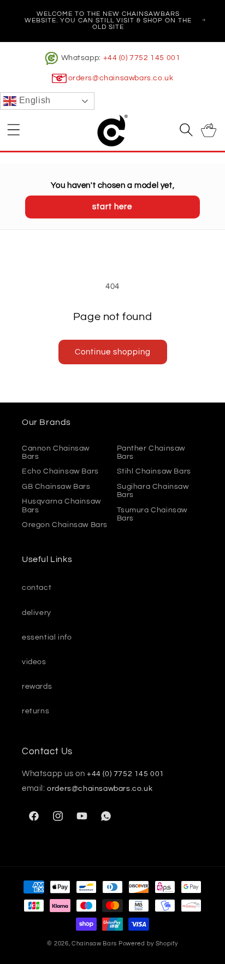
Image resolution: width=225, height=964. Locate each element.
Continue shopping (113, 352)
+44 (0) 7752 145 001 (142, 58)
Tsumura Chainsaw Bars (152, 514)
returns (35, 711)
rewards (37, 686)
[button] (14, 129)
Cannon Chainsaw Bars (56, 452)
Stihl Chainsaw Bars (154, 471)
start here (112, 207)
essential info (47, 637)
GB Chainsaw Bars (56, 486)
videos (34, 662)
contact (36, 588)
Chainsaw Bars (94, 944)
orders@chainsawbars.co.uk (121, 78)
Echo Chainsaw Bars (60, 471)
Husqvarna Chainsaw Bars (61, 505)
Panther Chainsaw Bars (151, 452)
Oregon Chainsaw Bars (65, 525)
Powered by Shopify (148, 944)
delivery (36, 613)
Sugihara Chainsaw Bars (153, 491)
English (33, 100)
